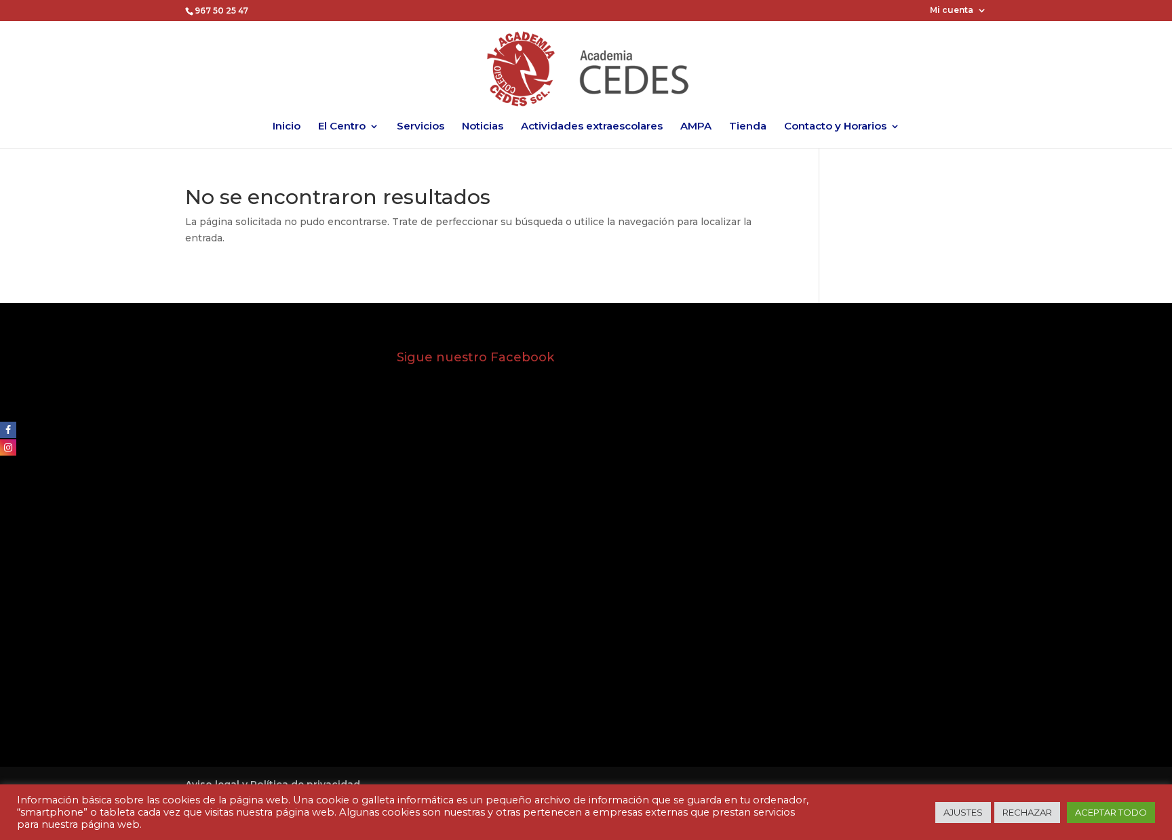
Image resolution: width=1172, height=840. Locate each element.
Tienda (747, 126)
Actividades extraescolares (592, 126)
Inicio (286, 126)
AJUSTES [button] (963, 812)
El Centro (342, 126)
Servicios (420, 126)
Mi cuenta (951, 10)
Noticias (482, 126)
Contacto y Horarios (835, 126)
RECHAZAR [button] (1027, 812)
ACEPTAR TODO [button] (1111, 812)
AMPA (695, 126)
